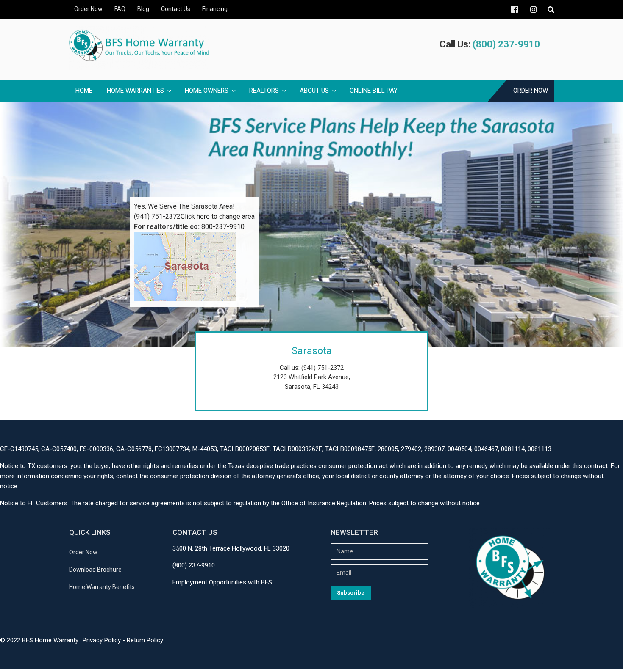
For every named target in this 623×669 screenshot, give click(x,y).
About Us (314, 90)
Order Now (88, 9)
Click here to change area (218, 216)
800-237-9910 (223, 227)
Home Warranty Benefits (102, 587)
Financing (215, 9)
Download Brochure (95, 569)
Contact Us (175, 9)
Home (83, 90)
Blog (143, 9)
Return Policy (145, 640)
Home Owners (206, 90)
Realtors (264, 90)
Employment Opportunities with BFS (222, 582)
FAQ (119, 9)
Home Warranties (135, 90)
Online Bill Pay (374, 90)
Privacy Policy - (105, 640)
